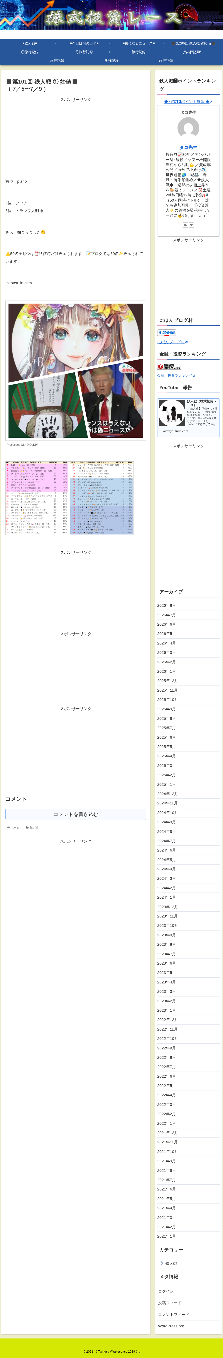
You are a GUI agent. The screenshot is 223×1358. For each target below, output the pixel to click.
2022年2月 (166, 1114)
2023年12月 (167, 907)
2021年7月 (166, 1180)
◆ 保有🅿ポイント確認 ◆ (186, 102)
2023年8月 (166, 944)
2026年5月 (166, 633)
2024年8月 (166, 831)
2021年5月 (166, 1199)
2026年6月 (166, 624)
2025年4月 (166, 756)
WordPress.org (171, 1326)
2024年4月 (166, 869)
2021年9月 (166, 1161)
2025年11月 (167, 690)
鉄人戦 (171, 1263)
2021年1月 (166, 1236)
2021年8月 (166, 1170)
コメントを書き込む (76, 814)
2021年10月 (167, 1151)
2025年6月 (166, 737)
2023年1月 (166, 1010)
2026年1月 (166, 671)
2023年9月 (166, 935)
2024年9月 (166, 822)
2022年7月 (166, 1067)
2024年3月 (166, 878)
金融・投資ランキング (174, 375)
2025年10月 (167, 699)
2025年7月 (166, 728)
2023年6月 (166, 963)
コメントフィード (173, 1314)
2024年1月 (166, 897)
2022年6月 (166, 1076)
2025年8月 (166, 718)
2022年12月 (167, 1020)
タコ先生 (188, 147)
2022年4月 (166, 1095)
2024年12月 (167, 794)
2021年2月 (166, 1227)
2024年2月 (166, 888)
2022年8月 (166, 1057)
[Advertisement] (75, 133)
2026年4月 (166, 643)
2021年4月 (166, 1208)
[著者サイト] (185, 225)
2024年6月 (166, 850)
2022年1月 (166, 1123)
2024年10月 (167, 813)
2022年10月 (167, 1038)
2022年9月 (166, 1048)
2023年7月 (166, 954)
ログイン (166, 1291)
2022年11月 (167, 1029)
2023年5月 (166, 972)
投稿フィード (170, 1303)
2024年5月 (166, 860)
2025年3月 (166, 765)
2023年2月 (166, 1001)
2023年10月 (167, 925)
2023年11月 (167, 916)
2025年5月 (166, 747)
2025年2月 (166, 775)
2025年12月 (167, 681)
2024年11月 (167, 803)
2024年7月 (166, 841)
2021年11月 (167, 1142)
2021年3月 (166, 1217)
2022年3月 (166, 1104)
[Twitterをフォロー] (191, 225)
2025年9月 (166, 709)
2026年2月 (166, 662)
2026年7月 (166, 615)
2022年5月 (166, 1085)
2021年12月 (167, 1133)
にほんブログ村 (171, 342)
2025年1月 (166, 784)
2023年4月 (166, 982)
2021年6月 (166, 1189)
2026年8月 (166, 605)
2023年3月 (166, 991)
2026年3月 (166, 652)
